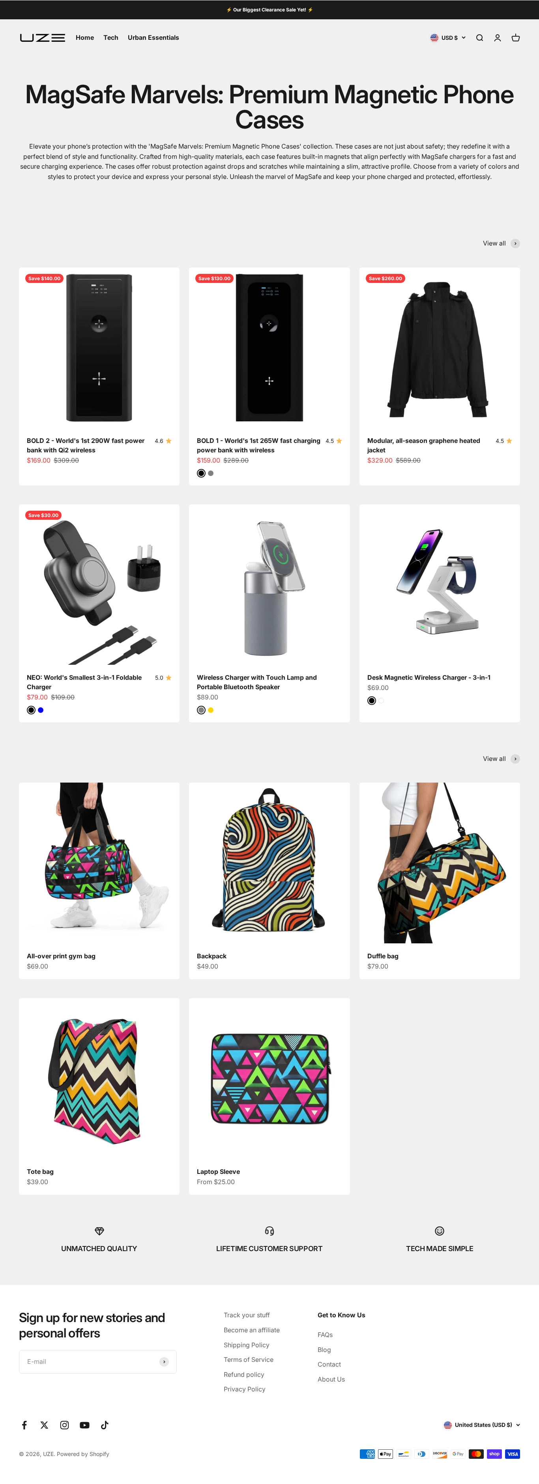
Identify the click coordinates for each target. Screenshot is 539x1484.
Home (85, 37)
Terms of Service (248, 1359)
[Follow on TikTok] (104, 1425)
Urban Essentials (153, 37)
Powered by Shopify (83, 1454)
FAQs (325, 1335)
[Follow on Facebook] (24, 1425)
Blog (324, 1350)
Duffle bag (383, 956)
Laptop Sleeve (218, 1171)
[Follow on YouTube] (84, 1425)
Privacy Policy (245, 1389)
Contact (329, 1364)
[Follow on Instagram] (64, 1425)
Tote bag (40, 1171)
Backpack (211, 956)
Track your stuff (247, 1315)
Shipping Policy (247, 1345)
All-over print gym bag (61, 956)
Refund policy (244, 1374)
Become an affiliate (252, 1330)
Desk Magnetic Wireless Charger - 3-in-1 (428, 677)
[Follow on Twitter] (44, 1425)
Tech (110, 37)
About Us (331, 1379)
